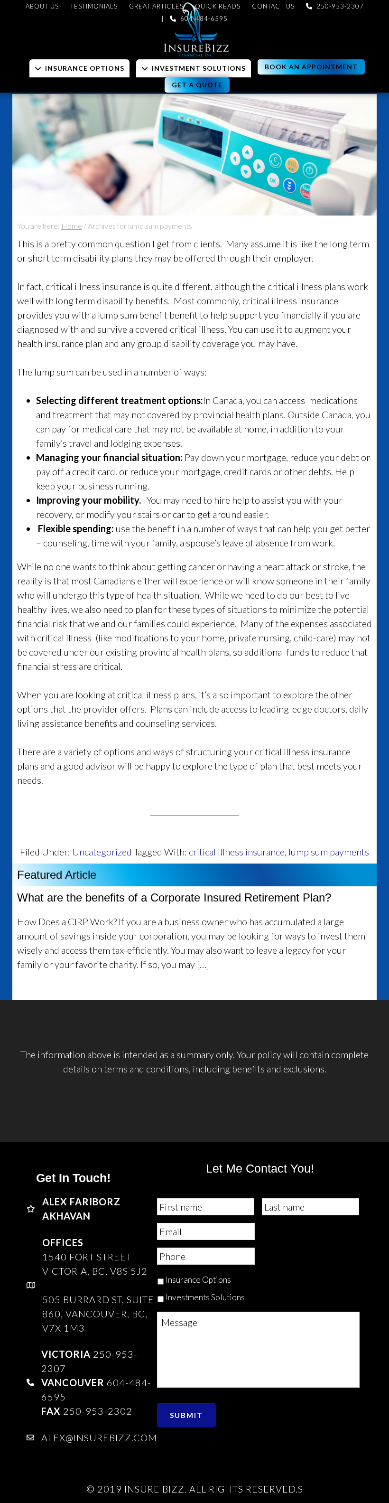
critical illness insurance (237, 851)
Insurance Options (198, 1280)
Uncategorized (102, 851)
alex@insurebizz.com (99, 1437)
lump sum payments (328, 851)
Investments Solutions (205, 1297)
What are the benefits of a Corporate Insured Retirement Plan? (174, 897)
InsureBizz (194, 29)
